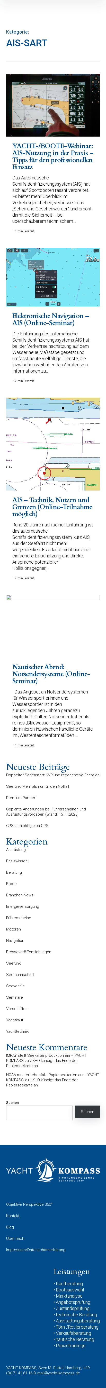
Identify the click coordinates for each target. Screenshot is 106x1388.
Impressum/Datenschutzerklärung (35, 1250)
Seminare (14, 997)
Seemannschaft (20, 974)
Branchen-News (19, 895)
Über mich (15, 1238)
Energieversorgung (22, 906)
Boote (11, 883)
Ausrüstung (16, 849)
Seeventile (15, 986)
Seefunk (13, 963)
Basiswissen (17, 861)
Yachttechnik (17, 1031)
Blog (10, 1227)
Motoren (13, 929)
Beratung (14, 872)
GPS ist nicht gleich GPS (27, 825)
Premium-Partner (20, 797)
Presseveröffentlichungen (28, 952)
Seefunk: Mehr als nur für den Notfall (37, 786)
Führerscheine (18, 918)
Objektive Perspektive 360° (29, 1204)
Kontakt (12, 1215)
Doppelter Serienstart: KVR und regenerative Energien (53, 775)
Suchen (12, 1103)
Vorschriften (17, 1008)
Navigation (15, 940)
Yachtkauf (14, 1020)
